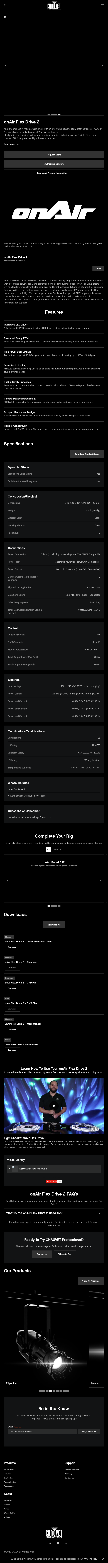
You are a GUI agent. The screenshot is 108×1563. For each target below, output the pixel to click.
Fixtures (7, 1474)
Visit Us (7, 1517)
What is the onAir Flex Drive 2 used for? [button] (34, 1213)
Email (14, 1427)
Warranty (68, 1474)
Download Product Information (52, 173)
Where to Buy (64, 1254)
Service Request (72, 1470)
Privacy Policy (90, 1558)
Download (12, 947)
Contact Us (45, 817)
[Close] (103, 1559)
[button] (5, 5)
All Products (9, 1470)
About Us (8, 1501)
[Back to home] (54, 5)
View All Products (90, 1281)
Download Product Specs (87, 454)
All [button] (48, 849)
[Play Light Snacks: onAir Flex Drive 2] (54, 1106)
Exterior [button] (57, 849)
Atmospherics (10, 1482)
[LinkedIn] (66, 1543)
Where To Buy (10, 1513)
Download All (54, 925)
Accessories (9, 1486)
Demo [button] (98, 268)
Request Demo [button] (54, 155)
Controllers (8, 1478)
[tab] (49, 114)
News (6, 1509)
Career (7, 1505)
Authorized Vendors (54, 164)
